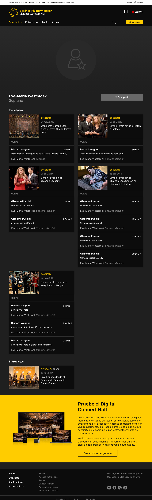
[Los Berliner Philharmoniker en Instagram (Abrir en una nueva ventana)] (125, 488)
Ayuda (129, 2)
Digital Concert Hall (37, 2)
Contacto (14, 477)
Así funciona (16, 482)
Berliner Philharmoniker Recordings (60, 2)
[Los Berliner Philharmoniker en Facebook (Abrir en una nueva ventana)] (114, 488)
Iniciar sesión (135, 22)
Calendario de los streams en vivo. (123, 477)
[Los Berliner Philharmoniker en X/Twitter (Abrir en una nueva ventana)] (120, 488)
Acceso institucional (48, 477)
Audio (45, 22)
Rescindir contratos (48, 487)
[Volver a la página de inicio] (30, 12)
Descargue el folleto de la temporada (125, 473)
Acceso (56, 22)
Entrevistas (31, 22)
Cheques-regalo (46, 483)
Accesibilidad (16, 486)
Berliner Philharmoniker (18, 2)
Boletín (42, 473)
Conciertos (15, 22)
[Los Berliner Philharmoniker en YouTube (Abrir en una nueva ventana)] (109, 488)
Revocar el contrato (48, 490)
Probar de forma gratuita (98, 453)
